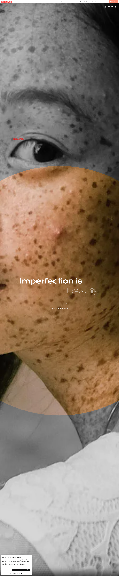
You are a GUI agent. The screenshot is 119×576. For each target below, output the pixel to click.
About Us (63, 1)
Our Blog (80, 1)
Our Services (71, 1)
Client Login (95, 1)
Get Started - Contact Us (59, 308)
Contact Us (87, 1)
